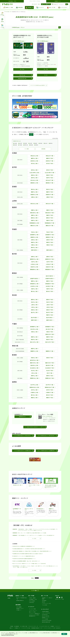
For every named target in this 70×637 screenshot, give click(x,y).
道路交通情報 (18, 604)
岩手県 (20, 143)
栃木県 (46, 143)
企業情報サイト (57, 1)
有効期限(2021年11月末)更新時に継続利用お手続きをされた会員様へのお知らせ (28, 553)
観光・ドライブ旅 (44, 595)
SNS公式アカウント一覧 (59, 599)
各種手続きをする (22, 416)
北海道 (15, 143)
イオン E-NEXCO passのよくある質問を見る (46, 450)
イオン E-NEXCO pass (42, 41)
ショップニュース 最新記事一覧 (34, 613)
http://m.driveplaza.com (47, 416)
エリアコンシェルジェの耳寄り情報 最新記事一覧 (34, 615)
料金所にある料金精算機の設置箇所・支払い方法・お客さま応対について (26, 561)
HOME (9, 598)
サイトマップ (57, 626)
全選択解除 (43, 148)
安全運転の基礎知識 (45, 611)
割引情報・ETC (8, 11)
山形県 (31, 143)
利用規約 (11, 626)
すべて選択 (27, 148)
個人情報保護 (16, 626)
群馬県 (51, 143)
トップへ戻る (34, 590)
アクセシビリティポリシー (32, 626)
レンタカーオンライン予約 (46, 603)
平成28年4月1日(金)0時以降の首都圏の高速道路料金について (24, 558)
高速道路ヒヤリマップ (45, 617)
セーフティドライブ (45, 609)
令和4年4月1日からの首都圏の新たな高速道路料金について (24, 546)
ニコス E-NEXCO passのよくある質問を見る (22, 450)
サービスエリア (31, 606)
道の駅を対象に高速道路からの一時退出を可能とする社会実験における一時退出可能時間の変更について (32, 551)
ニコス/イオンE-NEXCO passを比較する (37, 85)
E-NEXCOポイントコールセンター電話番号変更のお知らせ (24, 556)
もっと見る (34, 538)
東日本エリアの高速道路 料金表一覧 (21, 598)
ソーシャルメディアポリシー (43, 626)
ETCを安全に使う (45, 614)
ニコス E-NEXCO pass (18, 41)
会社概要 (51, 626)
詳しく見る (22, 69)
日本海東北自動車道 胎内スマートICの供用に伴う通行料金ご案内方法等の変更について (29, 548)
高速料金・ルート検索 (20, 595)
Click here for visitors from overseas (7, 635)
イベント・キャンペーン (33, 610)
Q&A (38, 4)
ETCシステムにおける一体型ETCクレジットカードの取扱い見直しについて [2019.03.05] (29, 563)
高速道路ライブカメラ (20, 608)
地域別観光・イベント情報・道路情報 (47, 598)
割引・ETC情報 (31, 595)
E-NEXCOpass (31, 602)
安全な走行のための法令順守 (46, 620)
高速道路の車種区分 (19, 600)
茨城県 (41, 143)
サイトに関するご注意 (23, 626)
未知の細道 (44, 600)
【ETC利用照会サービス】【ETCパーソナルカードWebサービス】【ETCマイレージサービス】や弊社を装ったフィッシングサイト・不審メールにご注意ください (35, 567)
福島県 (36, 143)
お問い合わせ (34, 4)
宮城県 (26, 143)
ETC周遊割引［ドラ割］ (33, 599)
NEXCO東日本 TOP (12, 1)
